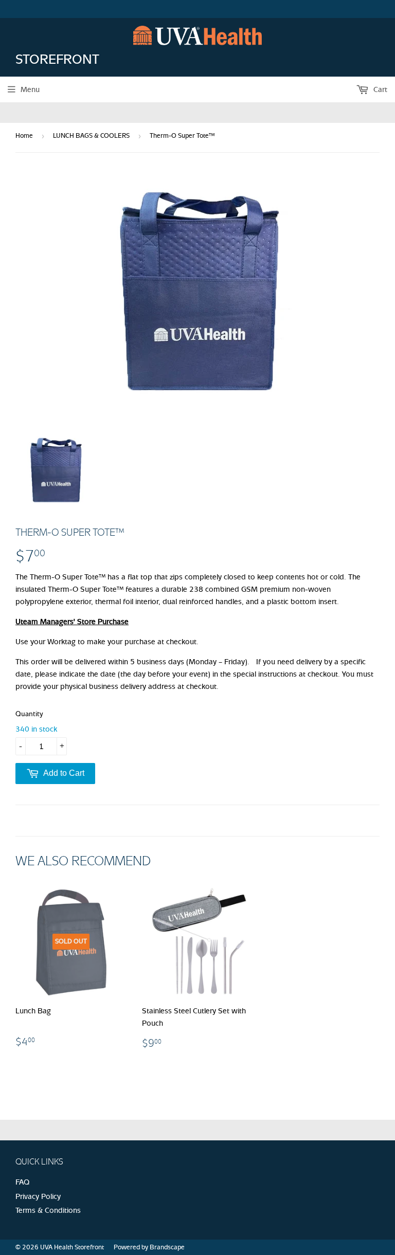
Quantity (29, 714)
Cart (379, 89)
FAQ (22, 1182)
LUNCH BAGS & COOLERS (91, 135)
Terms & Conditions (48, 1210)
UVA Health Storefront (72, 1247)
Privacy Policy (38, 1196)
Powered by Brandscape (149, 1247)
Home (24, 135)
